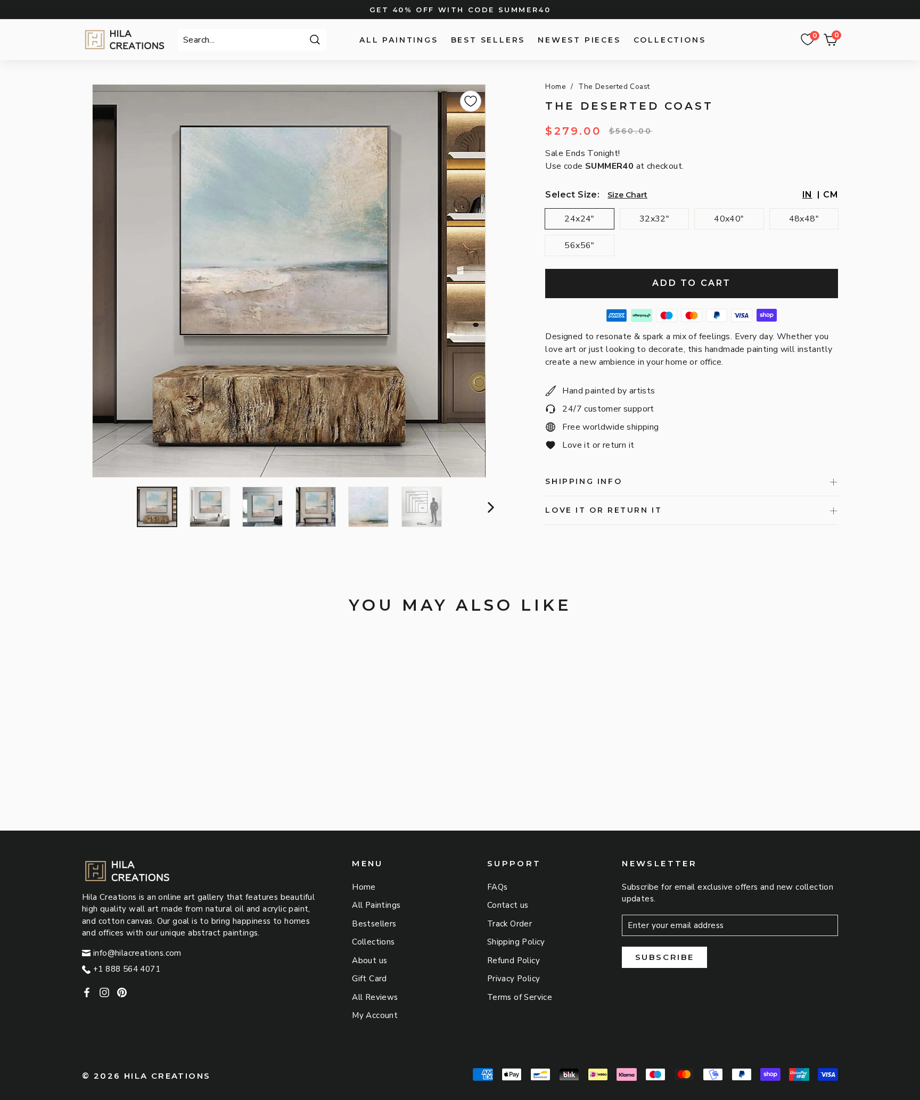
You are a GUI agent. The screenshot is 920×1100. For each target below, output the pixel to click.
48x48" (804, 219)
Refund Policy (513, 960)
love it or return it (603, 510)
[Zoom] (289, 281)
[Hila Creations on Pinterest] (122, 992)
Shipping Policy (516, 942)
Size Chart (627, 195)
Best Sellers (488, 40)
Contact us (508, 905)
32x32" (654, 219)
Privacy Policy (513, 978)
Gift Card (369, 978)
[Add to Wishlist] (470, 101)
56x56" (579, 245)
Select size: (572, 195)
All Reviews (375, 997)
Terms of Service (519, 997)
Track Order (509, 923)
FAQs (497, 887)
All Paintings (398, 40)
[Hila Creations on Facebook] (87, 992)
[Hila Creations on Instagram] (104, 992)
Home (555, 86)
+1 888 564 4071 (126, 969)
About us (369, 960)
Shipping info (583, 481)
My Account (375, 1015)
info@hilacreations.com (137, 953)
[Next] (489, 507)
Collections (670, 40)
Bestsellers (374, 923)
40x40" (729, 219)
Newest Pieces (579, 40)
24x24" (579, 219)
